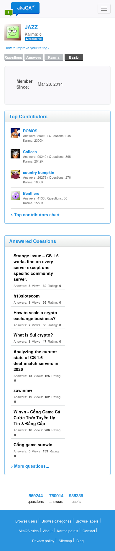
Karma (54, 57)
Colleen (30, 151)
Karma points (67, 530)
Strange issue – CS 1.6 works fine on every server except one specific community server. (36, 267)
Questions (13, 57)
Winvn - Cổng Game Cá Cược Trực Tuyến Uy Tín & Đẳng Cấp (37, 417)
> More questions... (30, 466)
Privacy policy (43, 540)
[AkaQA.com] (22, 8)
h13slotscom (27, 296)
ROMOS (30, 130)
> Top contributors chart (35, 214)
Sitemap (65, 540)
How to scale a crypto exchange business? (35, 315)
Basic (74, 57)
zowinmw (23, 390)
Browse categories (56, 520)
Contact (89, 530)
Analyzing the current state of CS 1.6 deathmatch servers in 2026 (36, 360)
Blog (80, 540)
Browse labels (87, 520)
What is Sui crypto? (33, 335)
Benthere (31, 193)
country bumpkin (38, 172)
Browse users (26, 520)
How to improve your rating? (27, 47)
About (47, 530)
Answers (33, 57)
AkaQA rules (29, 530)
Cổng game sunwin (33, 444)
